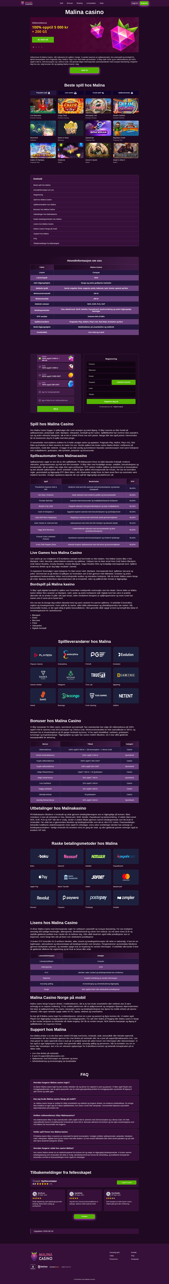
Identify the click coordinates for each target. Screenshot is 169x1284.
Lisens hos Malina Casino (43, 224)
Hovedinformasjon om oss (43, 190)
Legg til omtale (127, 1182)
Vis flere (84, 1216)
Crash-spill (97, 93)
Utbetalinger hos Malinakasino (45, 214)
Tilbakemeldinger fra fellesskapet (46, 243)
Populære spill (41, 93)
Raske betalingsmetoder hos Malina (47, 219)
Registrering (38, 195)
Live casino (69, 93)
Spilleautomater (124, 93)
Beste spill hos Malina (41, 185)
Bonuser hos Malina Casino (44, 209)
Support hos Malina (41, 234)
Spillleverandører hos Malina (44, 205)
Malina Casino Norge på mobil (45, 229)
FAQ (35, 239)
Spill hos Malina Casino (42, 200)
